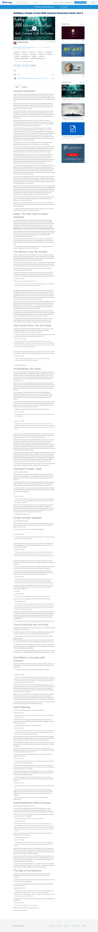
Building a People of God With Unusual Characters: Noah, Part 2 (33, 78)
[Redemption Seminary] (73, 153)
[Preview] (82, 99)
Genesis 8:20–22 (48, 52)
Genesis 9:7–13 (42, 54)
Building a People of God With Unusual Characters (24, 47)
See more (82, 24)
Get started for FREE (80, 2)
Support (83, 925)
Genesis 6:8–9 (17, 52)
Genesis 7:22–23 (17, 54)
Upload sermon (69, 2)
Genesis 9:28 (49, 54)
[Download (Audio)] (53, 74)
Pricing (61, 2)
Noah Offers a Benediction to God (38, 58)
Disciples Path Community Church (69, 119)
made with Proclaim (50, 42)
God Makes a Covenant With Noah (21, 58)
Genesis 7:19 (24, 52)
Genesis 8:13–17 (33, 54)
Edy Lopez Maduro (66, 138)
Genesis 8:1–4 (25, 54)
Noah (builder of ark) (25, 56)
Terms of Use (74, 925)
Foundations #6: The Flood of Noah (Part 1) (73, 118)
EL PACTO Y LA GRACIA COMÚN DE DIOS (72, 137)
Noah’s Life (34, 56)
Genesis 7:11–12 (32, 52)
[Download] (83, 41)
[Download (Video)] (53, 78)
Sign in (93, 2)
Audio (18, 74)
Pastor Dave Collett (23, 42)
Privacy (66, 925)
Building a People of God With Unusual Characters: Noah (77, 99)
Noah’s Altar (41, 56)
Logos (22, 925)
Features (55, 2)
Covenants (16, 56)
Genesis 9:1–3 (40, 52)
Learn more (64, 7)
